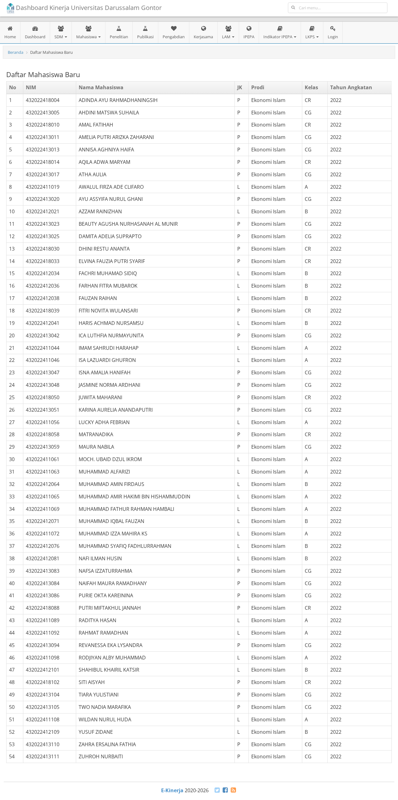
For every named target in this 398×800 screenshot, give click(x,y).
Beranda (15, 52)
